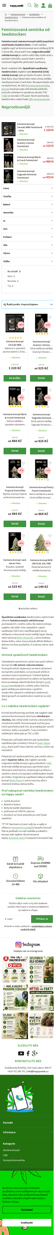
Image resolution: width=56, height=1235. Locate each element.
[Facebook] (28, 1053)
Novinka (13, 281)
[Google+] (35, 1053)
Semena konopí (11, 1150)
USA (49, 763)
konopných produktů (23, 827)
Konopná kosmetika (14, 1160)
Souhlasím (27, 1222)
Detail (41, 378)
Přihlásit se (42, 919)
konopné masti (17, 838)
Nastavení (27, 1209)
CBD (5, 96)
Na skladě (14, 271)
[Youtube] (21, 1053)
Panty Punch (16, 780)
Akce (11, 276)
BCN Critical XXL (25, 638)
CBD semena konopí (39, 99)
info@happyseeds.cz (38, 1071)
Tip (10, 286)
